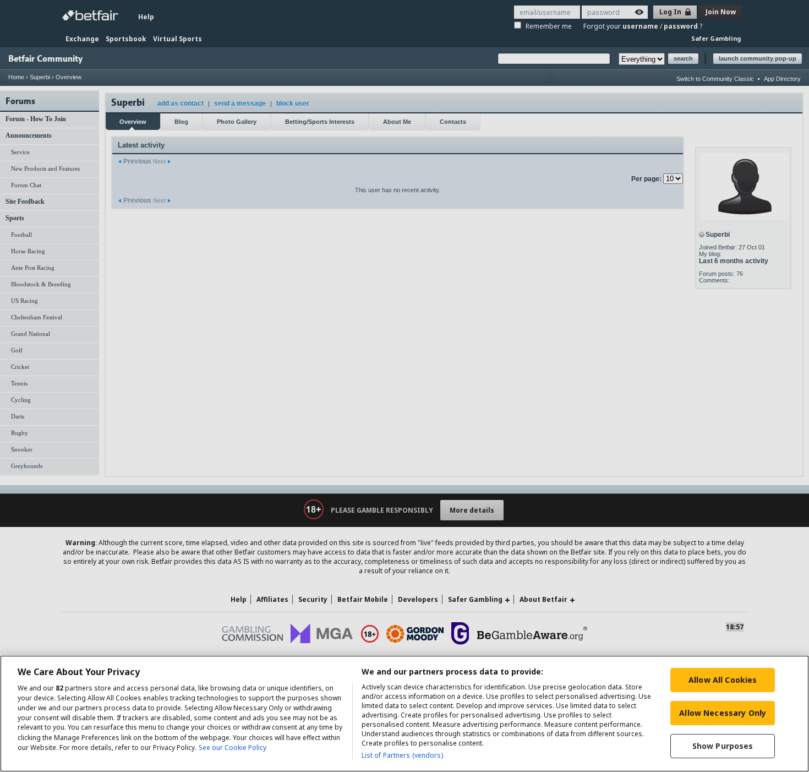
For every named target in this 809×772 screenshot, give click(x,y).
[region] (404, 713)
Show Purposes (722, 746)
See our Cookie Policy (232, 747)
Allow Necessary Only (722, 713)
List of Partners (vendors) (402, 755)
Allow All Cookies (722, 680)
